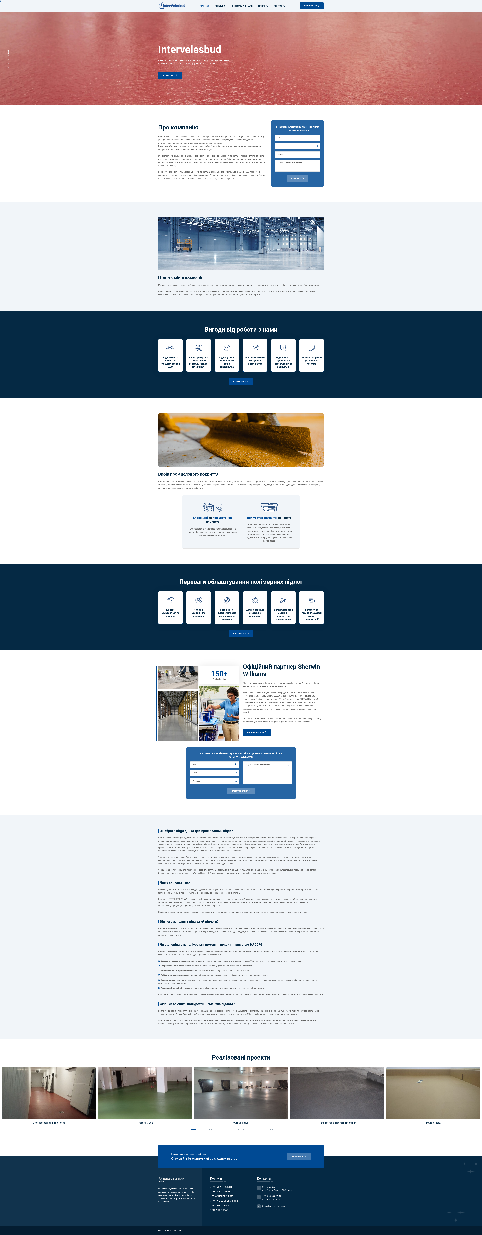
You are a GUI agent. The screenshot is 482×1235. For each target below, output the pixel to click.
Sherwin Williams (242, 6)
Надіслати (296, 178)
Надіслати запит (240, 791)
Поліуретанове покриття (225, 1201)
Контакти (280, 6)
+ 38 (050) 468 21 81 (271, 1196)
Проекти (263, 6)
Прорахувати (169, 75)
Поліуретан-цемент (222, 1191)
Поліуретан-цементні (262, 518)
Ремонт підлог (220, 1210)
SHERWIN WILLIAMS (255, 732)
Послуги (220, 6)
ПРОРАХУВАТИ (310, 6)
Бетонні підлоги (220, 1205)
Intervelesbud (164, 1230)
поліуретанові (223, 518)
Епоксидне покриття (223, 1196)
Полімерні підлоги (222, 1187)
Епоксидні (200, 518)
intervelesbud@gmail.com (273, 1206)
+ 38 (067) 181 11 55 (271, 1199)
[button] (8, 52)
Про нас (204, 6)
